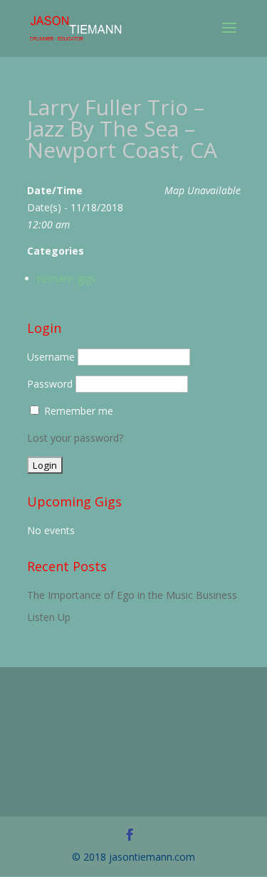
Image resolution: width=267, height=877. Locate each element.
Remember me (78, 411)
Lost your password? (75, 438)
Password (50, 383)
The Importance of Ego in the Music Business (132, 595)
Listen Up (48, 617)
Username (51, 356)
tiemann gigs (66, 278)
